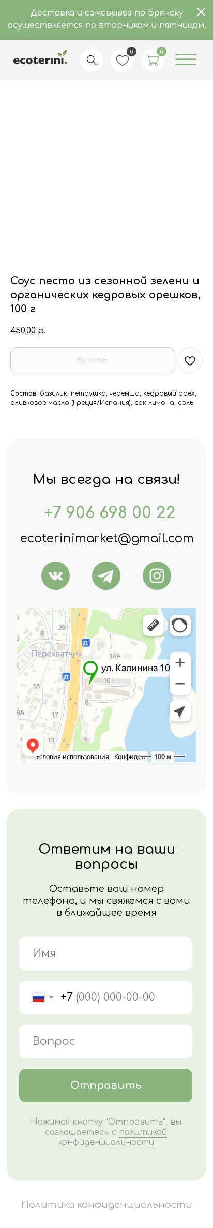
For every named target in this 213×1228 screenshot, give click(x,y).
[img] (55, 576)
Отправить (106, 1085)
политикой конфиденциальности (112, 1137)
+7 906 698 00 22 (110, 513)
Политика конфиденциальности (106, 1205)
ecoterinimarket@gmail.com (107, 538)
